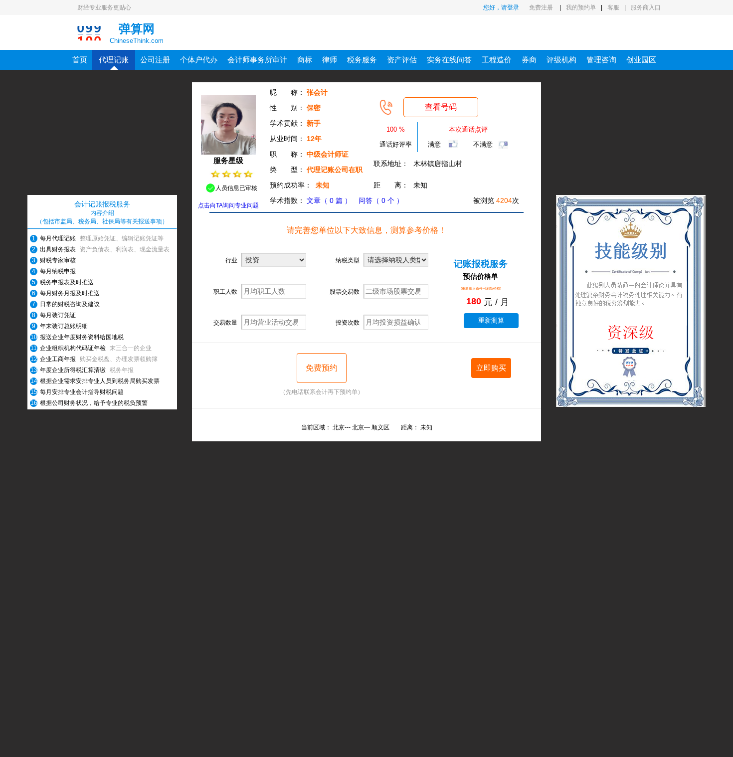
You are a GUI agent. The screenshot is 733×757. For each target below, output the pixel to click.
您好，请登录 (501, 7)
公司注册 (155, 59)
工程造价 (497, 59)
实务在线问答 (449, 59)
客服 (613, 7)
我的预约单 (581, 7)
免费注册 (541, 7)
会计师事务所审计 (257, 59)
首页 (79, 59)
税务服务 (362, 59)
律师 (329, 59)
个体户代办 (198, 59)
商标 (304, 59)
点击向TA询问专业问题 (228, 205)
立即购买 (491, 368)
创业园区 (641, 59)
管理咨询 (601, 59)
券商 (529, 59)
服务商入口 (646, 7)
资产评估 (402, 59)
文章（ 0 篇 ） (329, 200)
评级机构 (561, 59)
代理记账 (114, 59)
